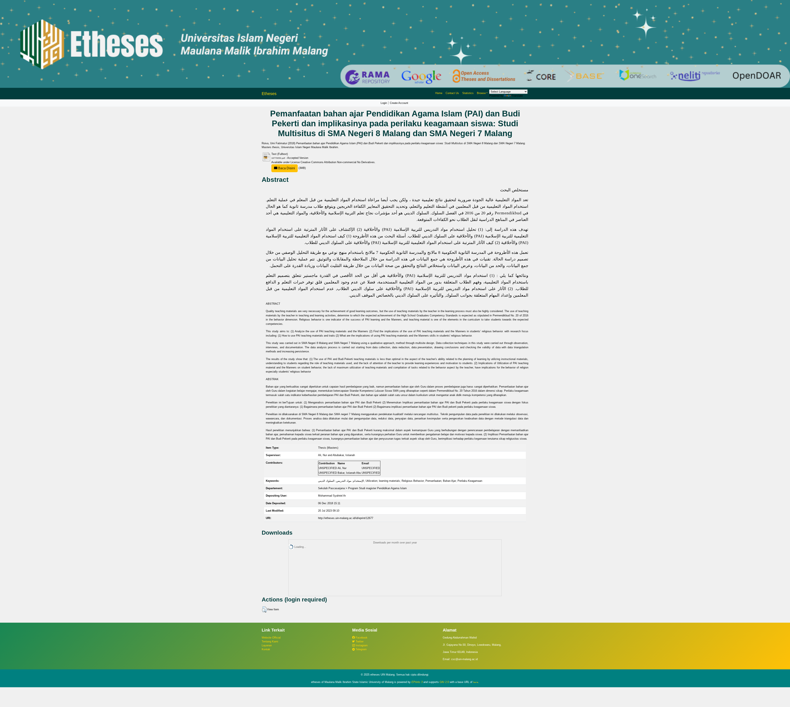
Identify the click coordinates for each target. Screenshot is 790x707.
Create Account (399, 102)
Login (384, 102)
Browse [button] (481, 93)
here (475, 682)
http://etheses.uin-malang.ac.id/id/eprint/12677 (345, 518)
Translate (517, 95)
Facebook (361, 637)
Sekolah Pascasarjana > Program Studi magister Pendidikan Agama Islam (362, 488)
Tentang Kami (270, 641)
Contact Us (452, 93)
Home (438, 93)
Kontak (266, 649)
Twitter (359, 641)
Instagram (361, 645)
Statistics (468, 93)
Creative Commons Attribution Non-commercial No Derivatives (338, 162)
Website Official (271, 637)
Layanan (267, 645)
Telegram (361, 649)
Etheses (269, 93)
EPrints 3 (417, 682)
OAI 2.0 (444, 682)
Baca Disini (286, 168)
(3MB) (291, 167)
